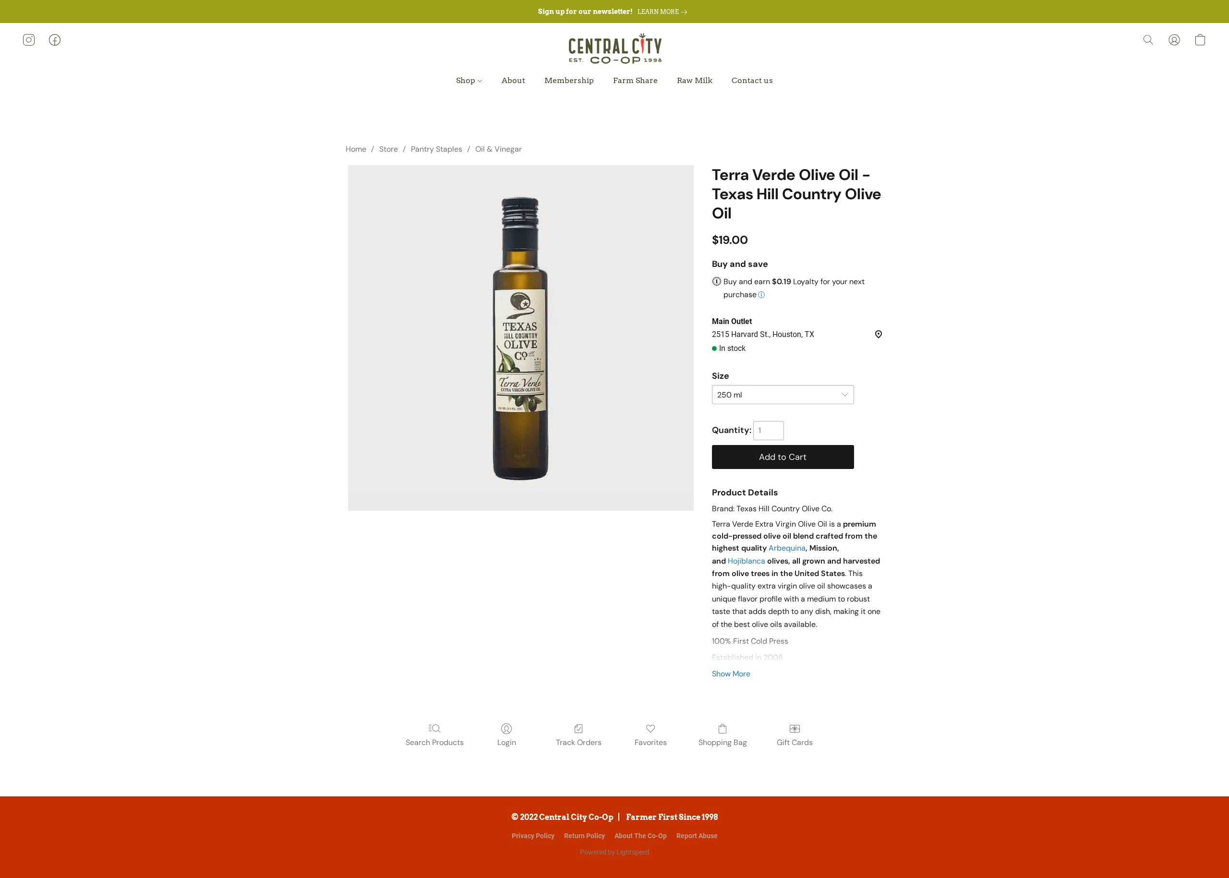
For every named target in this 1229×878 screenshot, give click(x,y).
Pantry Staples (436, 149)
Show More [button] (731, 674)
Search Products (435, 742)
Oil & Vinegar (498, 149)
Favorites (651, 742)
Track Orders (579, 742)
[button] (614, 49)
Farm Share (635, 80)
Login (506, 742)
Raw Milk (694, 80)
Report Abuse (697, 836)
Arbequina (787, 548)
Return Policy (584, 836)
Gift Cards (795, 742)
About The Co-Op (640, 836)
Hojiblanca (746, 561)
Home (356, 149)
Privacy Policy (533, 836)
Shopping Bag (723, 742)
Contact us (752, 80)
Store (388, 149)
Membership (569, 80)
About (513, 80)
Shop (466, 80)
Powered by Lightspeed (615, 852)
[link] (664, 12)
